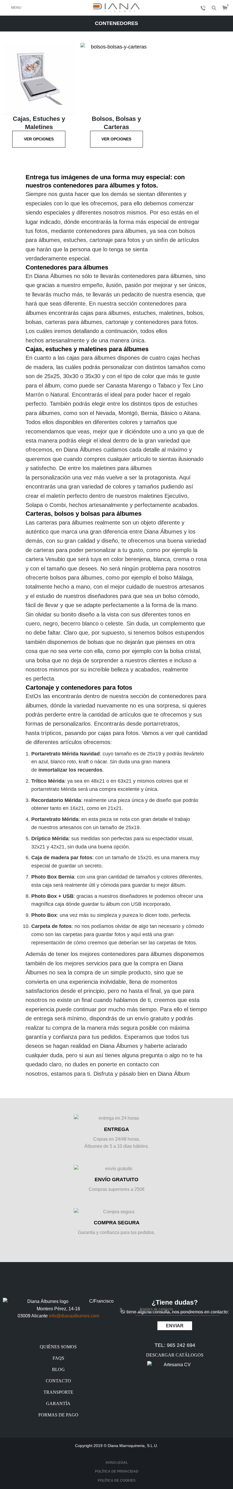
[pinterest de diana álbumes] (72, 1334)
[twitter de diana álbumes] (58, 1334)
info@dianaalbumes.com (74, 1315)
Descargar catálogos (174, 1355)
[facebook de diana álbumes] (45, 1334)
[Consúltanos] (201, 8)
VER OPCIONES (39, 139)
